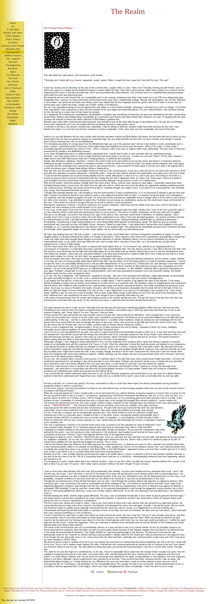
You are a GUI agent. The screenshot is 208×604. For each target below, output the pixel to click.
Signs (7, 591)
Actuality (80, 588)
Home (5, 588)
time (118, 393)
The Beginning (186, 588)
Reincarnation (105, 591)
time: (72, 80)
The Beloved (17, 591)
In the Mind (20, 588)
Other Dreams (52, 588)
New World (118, 591)
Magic (192, 591)
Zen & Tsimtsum (66, 591)
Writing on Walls (147, 591)
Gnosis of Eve (90, 591)
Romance (199, 588)
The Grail (29, 591)
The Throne (40, 591)
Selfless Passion (146, 588)
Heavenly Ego (115, 588)
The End (174, 588)
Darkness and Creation (96, 588)
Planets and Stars (35, 588)
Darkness (52, 591)
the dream (169, 591)
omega (160, 591)
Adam (79, 591)
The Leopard (162, 588)
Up (11, 588)
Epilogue (200, 591)
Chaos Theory (67, 588)
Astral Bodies (131, 591)
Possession (181, 591)
